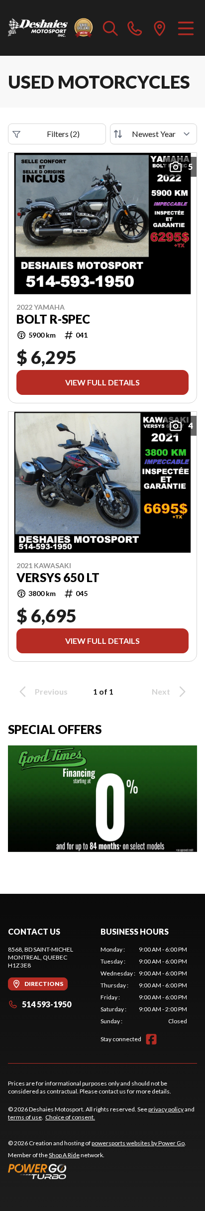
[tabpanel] (144, 985)
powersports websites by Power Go (138, 1143)
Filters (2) (63, 133)
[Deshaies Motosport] (50, 28)
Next (161, 691)
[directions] (159, 28)
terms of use (25, 1117)
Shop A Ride (64, 1155)
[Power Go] (97, 1171)
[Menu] (186, 28)
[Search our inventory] (110, 28)
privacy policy (166, 1109)
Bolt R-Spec (53, 319)
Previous (51, 691)
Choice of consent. (70, 1117)
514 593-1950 (46, 1004)
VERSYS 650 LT (58, 578)
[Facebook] (151, 1039)
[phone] (134, 28)
